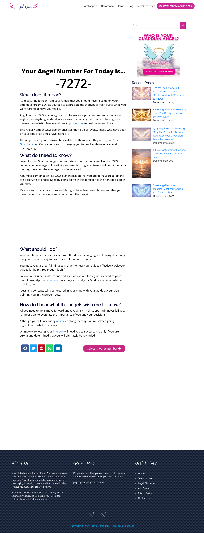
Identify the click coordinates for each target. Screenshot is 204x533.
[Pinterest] (41, 348)
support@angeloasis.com (91, 482)
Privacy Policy (145, 493)
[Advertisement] (73, 44)
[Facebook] (25, 348)
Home (141, 473)
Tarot (121, 5)
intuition (52, 280)
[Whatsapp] (49, 348)
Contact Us (143, 498)
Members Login (146, 5)
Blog (130, 5)
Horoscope (107, 5)
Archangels (90, 5)
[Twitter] (33, 348)
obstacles (62, 321)
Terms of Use (145, 478)
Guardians (26, 144)
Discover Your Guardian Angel (176, 5)
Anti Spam (143, 488)
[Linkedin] (58, 348)
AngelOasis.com (100, 525)
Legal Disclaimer (146, 483)
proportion (76, 123)
